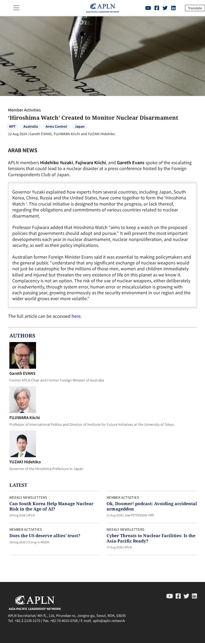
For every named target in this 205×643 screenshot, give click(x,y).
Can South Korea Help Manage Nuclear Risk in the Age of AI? (51, 506)
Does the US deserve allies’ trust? (44, 535)
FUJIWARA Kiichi (24, 417)
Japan (80, 126)
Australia (30, 126)
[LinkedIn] (173, 7)
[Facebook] (157, 7)
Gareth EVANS (22, 373)
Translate (195, 8)
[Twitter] (165, 7)
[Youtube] (148, 7)
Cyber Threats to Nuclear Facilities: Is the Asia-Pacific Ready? (151, 538)
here (76, 316)
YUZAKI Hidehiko (25, 461)
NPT (12, 126)
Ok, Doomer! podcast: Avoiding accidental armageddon (152, 506)
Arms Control (56, 126)
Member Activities (24, 109)
